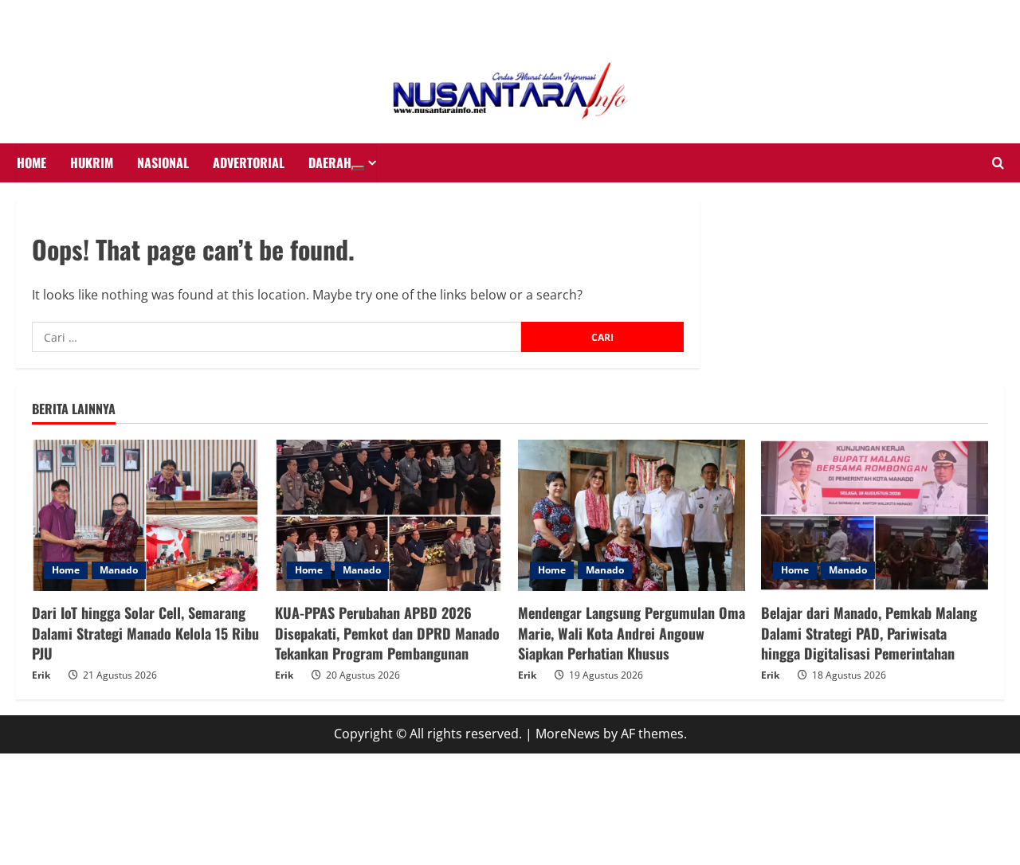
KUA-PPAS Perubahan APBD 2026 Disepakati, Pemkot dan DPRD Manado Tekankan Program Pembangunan (387, 632)
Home (66, 570)
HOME (31, 162)
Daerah (329, 162)
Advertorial (248, 162)
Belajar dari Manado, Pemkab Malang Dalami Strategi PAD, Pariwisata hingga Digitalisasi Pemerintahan (869, 632)
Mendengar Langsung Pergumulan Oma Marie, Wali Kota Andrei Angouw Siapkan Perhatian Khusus (631, 632)
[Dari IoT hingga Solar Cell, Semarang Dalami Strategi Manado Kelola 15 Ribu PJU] (145, 515)
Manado (119, 570)
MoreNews (568, 733)
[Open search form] (998, 163)
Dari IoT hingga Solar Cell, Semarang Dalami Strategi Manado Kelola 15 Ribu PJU (145, 632)
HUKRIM (91, 162)
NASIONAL (163, 162)
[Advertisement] (127, 20)
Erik (41, 675)
